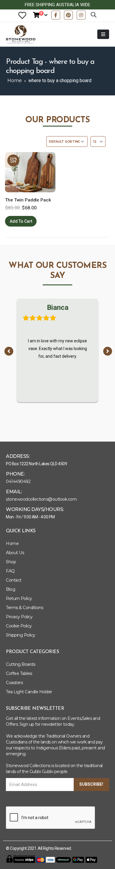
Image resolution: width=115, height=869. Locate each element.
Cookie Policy (19, 626)
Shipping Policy (20, 635)
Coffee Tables (19, 673)
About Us (15, 552)
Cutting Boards (20, 664)
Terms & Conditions (24, 607)
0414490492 (18, 481)
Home (14, 80)
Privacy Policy (19, 616)
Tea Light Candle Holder (29, 691)
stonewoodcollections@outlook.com (41, 499)
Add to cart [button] (21, 221)
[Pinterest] (68, 15)
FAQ (10, 571)
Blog (10, 589)
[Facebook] (55, 15)
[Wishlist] (22, 15)
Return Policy (19, 598)
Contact (14, 580)
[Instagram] (81, 15)
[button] (8, 351)
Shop (11, 561)
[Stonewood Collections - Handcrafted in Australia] (20, 34)
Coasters (14, 682)
